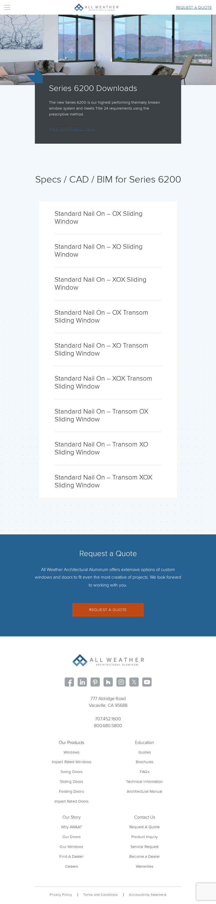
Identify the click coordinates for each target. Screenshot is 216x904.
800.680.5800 (108, 725)
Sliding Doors (71, 781)
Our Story (71, 817)
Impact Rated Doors (72, 801)
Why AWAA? (71, 827)
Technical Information (144, 781)
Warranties (145, 866)
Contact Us (144, 817)
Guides (144, 752)
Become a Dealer (144, 856)
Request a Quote (194, 7)
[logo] (108, 660)
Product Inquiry (144, 836)
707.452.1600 (108, 719)
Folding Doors (71, 791)
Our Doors (71, 836)
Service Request (144, 846)
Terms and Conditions (100, 895)
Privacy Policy (61, 895)
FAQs (144, 771)
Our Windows (71, 846)
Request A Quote (144, 827)
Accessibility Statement (147, 895)
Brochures (145, 761)
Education (144, 742)
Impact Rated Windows (71, 761)
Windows (71, 752)
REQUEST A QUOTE (108, 609)
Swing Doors (71, 771)
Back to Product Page (72, 128)
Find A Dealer (71, 856)
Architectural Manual (144, 791)
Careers (71, 866)
